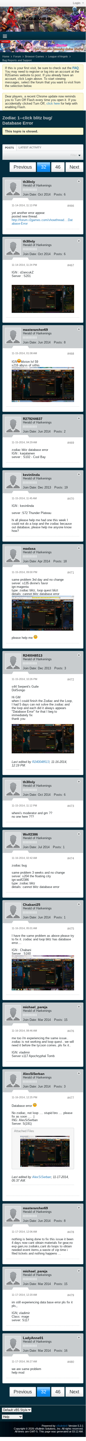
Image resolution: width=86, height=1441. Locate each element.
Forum (17, 56)
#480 (70, 1362)
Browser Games (34, 56)
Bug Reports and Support (17, 60)
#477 (70, 1097)
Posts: (58, 194)
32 (43, 167)
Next (74, 167)
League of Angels (58, 56)
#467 (70, 265)
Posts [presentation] (9, 147)
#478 (70, 1232)
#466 (70, 205)
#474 (70, 858)
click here (53, 103)
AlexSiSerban (41, 1177)
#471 (70, 572)
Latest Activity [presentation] (30, 147)
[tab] (9, 147)
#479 (70, 1295)
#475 (70, 928)
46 (58, 167)
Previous (23, 167)
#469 (70, 442)
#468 (70, 353)
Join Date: (30, 194)
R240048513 (40, 762)
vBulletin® (62, 1425)
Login (77, 3)
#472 (70, 679)
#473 (70, 806)
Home (5, 56)
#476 (70, 1031)
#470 (70, 498)
